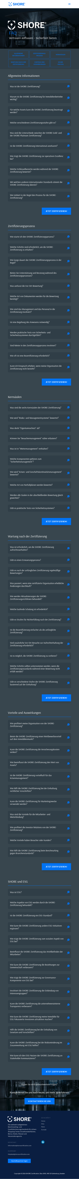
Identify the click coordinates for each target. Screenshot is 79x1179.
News (43, 1127)
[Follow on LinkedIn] (43, 1142)
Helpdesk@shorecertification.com (19, 1154)
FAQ (42, 1124)
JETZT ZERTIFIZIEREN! (56, 211)
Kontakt (43, 1129)
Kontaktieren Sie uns (39, 1101)
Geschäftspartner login (19, 1161)
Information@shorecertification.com (19, 1145)
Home (43, 1121)
